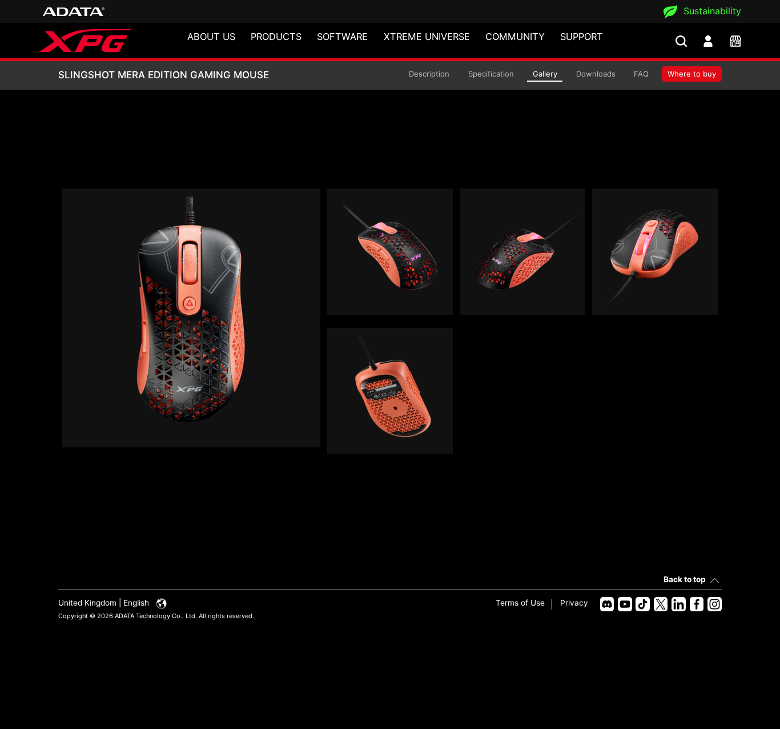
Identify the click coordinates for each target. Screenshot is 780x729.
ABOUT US (211, 36)
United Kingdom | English (104, 602)
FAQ (641, 73)
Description (429, 73)
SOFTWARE (342, 36)
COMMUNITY (515, 36)
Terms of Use (520, 602)
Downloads (596, 73)
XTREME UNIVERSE (427, 36)
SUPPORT (581, 36)
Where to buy (692, 73)
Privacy (574, 602)
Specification (491, 73)
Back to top (685, 579)
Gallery (545, 73)
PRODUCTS (276, 36)
